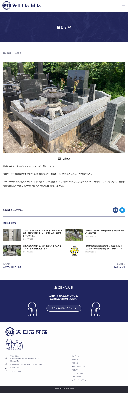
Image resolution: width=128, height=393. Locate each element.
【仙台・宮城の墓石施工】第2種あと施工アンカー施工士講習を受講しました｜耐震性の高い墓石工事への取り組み (42, 233)
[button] (123, 5)
